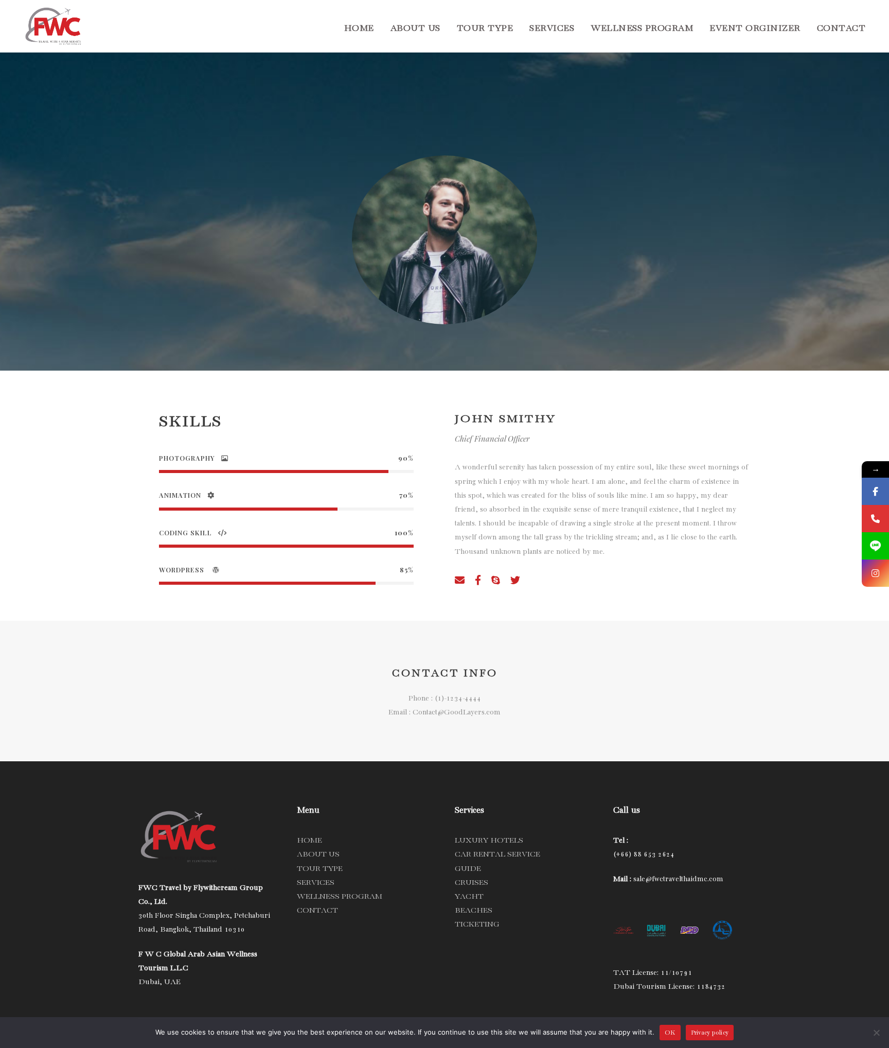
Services (551, 28)
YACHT (469, 897)
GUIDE (468, 869)
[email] (460, 581)
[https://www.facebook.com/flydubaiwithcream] (875, 491)
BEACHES (473, 910)
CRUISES (471, 883)
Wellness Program (642, 28)
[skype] (495, 581)
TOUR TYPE (320, 869)
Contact (841, 28)
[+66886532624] (875, 518)
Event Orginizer (755, 28)
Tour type (485, 28)
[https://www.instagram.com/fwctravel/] (875, 573)
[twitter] (515, 581)
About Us (415, 28)
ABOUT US (318, 854)
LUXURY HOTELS (489, 840)
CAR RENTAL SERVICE (497, 854)
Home (359, 28)
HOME (309, 840)
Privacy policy (710, 1032)
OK (670, 1032)
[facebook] (478, 581)
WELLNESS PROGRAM (339, 897)
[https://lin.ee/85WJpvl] (875, 546)
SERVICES (315, 883)
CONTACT (317, 910)
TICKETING (477, 924)
